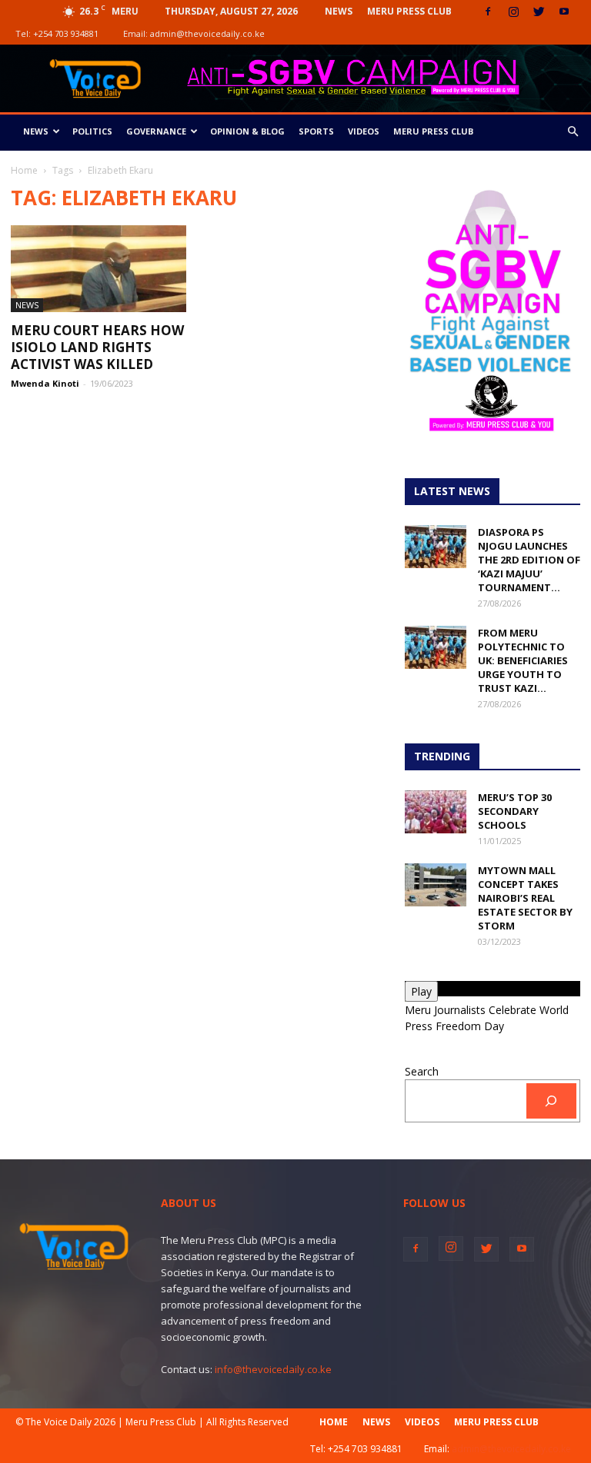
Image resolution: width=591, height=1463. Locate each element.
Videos (363, 131)
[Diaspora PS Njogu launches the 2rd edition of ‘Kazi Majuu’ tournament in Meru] (435, 546)
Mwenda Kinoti (45, 383)
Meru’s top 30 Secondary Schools (515, 811)
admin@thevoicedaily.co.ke (207, 33)
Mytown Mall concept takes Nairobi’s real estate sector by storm (525, 898)
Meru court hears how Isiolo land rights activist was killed (97, 347)
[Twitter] (538, 11)
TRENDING (442, 756)
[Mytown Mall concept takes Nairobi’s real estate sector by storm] (435, 884)
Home (24, 170)
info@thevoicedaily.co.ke (273, 1369)
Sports (316, 131)
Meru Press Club (409, 11)
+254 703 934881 (65, 33)
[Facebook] (487, 11)
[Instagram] (513, 11)
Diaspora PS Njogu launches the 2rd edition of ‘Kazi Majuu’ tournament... (529, 559)
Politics (92, 131)
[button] (572, 132)
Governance (156, 131)
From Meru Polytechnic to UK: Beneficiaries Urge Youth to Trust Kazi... (523, 660)
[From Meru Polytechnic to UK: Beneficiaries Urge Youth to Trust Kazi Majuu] (435, 647)
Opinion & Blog (247, 131)
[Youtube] (564, 11)
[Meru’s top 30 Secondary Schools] (435, 811)
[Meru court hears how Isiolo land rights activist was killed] (98, 268)
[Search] (551, 1101)
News (338, 11)
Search (422, 1071)
